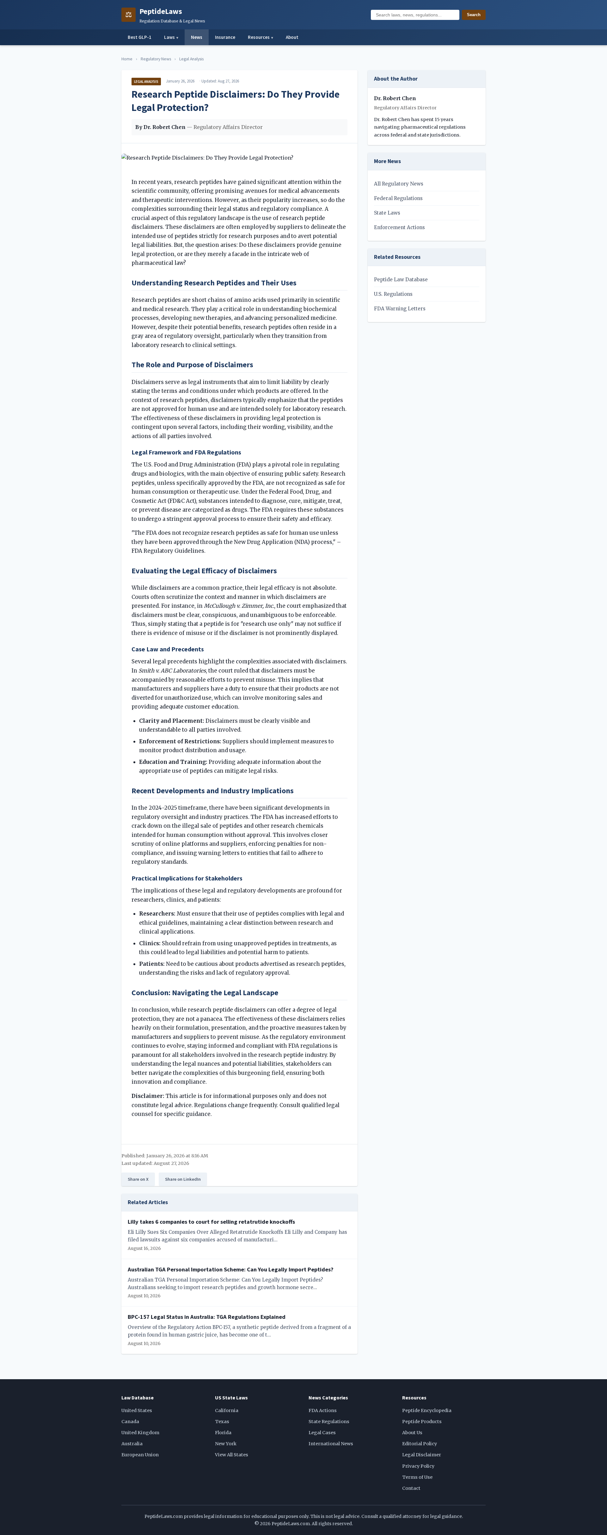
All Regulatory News (398, 184)
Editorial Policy (419, 1444)
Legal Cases (322, 1432)
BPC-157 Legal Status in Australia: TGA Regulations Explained (206, 1316)
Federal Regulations (398, 198)
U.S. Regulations (393, 294)
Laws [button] (171, 37)
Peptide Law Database (401, 280)
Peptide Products (422, 1421)
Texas (222, 1421)
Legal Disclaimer (421, 1455)
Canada (130, 1421)
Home (126, 59)
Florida (223, 1432)
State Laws (387, 213)
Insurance (225, 37)
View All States (231, 1455)
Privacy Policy (418, 1466)
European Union (140, 1455)
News (196, 37)
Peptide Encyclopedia (426, 1410)
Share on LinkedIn (183, 1179)
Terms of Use (417, 1477)
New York (225, 1444)
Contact (411, 1488)
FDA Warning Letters (400, 309)
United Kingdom (140, 1432)
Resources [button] (260, 37)
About (292, 37)
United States (136, 1410)
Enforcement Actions (399, 227)
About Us (412, 1432)
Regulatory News (156, 59)
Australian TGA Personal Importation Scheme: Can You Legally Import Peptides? (231, 1269)
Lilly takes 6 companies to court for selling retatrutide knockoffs (211, 1221)
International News (331, 1444)
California (226, 1410)
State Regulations (329, 1421)
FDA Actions (323, 1410)
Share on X (138, 1179)
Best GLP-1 (139, 37)
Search (474, 14)
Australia (132, 1444)
